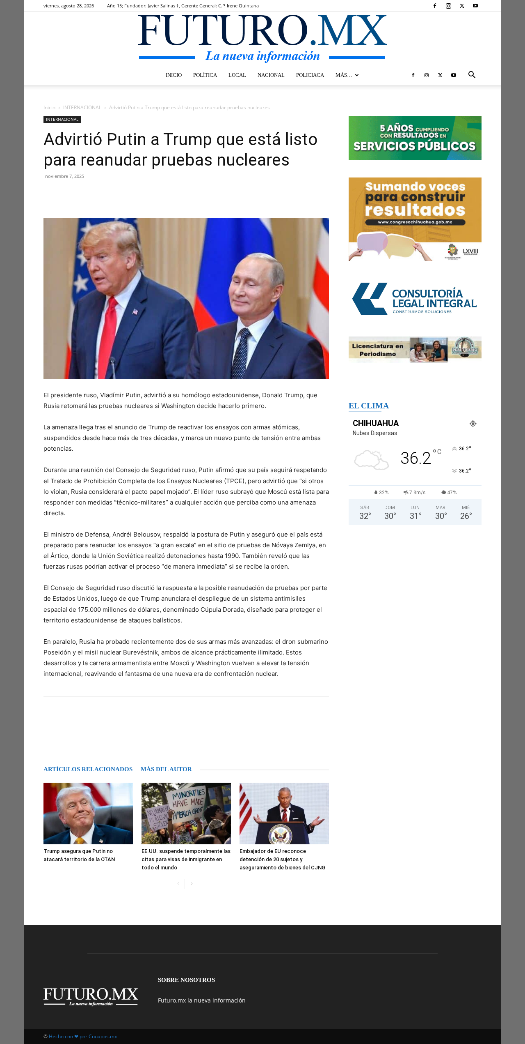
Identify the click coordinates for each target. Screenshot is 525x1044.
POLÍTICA (205, 75)
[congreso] (415, 219)
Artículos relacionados (87, 769)
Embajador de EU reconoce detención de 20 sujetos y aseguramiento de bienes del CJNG (282, 859)
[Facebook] (435, 6)
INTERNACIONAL (82, 107)
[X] (462, 6)
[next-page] (191, 884)
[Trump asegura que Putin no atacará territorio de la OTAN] (88, 813)
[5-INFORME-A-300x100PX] (415, 138)
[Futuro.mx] (262, 39)
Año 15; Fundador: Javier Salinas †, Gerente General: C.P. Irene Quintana (183, 5)
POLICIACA (310, 75)
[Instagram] (448, 6)
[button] (472, 76)
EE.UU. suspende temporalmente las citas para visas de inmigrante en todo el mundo (186, 859)
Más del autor (166, 769)
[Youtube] (475, 6)
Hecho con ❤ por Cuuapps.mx (83, 1036)
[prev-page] (178, 884)
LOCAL (237, 75)
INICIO (174, 75)
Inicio (49, 107)
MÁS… (344, 75)
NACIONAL (271, 75)
